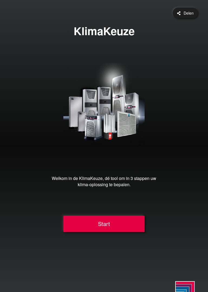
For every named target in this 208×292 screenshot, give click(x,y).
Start (104, 224)
